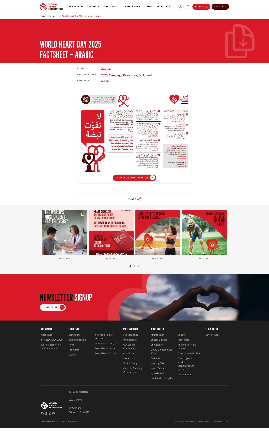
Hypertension (158, 373)
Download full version (132, 177)
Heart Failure (158, 368)
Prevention (183, 339)
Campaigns (74, 335)
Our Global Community (129, 346)
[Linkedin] (46, 413)
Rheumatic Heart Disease (186, 346)
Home (43, 16)
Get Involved (164, 6)
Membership (130, 339)
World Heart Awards (106, 348)
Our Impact (93, 6)
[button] (130, 266)
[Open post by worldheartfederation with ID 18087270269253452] (204, 232)
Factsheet (145, 75)
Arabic (105, 81)
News (149, 6)
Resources (54, 16)
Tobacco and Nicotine (189, 353)
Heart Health (132, 6)
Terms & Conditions (220, 421)
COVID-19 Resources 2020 (161, 351)
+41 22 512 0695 (81, 412)
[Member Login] (180, 7)
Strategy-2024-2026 (51, 339)
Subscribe (51, 307)
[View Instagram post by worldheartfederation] (84, 251)
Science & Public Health (103, 336)
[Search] (188, 7)
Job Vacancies (130, 335)
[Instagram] (50, 413)
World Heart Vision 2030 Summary (51, 346)
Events (72, 354)
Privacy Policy (204, 421)
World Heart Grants (105, 353)
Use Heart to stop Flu (162, 378)
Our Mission (76, 6)
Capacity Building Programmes (132, 370)
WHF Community (112, 6)
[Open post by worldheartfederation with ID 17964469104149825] (64, 232)
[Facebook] (42, 413)
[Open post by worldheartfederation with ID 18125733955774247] (157, 232)
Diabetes (155, 358)
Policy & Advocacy (104, 343)
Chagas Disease (159, 339)
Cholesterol (157, 344)
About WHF (47, 335)
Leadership (129, 358)
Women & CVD (184, 374)
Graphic (106, 69)
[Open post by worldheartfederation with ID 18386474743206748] (111, 232)
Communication (77, 339)
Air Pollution (157, 335)
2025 (104, 75)
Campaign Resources (123, 75)
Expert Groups (131, 363)
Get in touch (212, 335)
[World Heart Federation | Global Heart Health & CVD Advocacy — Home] (51, 6)
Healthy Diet (157, 363)
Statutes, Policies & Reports (185, 421)
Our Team (128, 353)
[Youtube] (53, 413)
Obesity (181, 335)
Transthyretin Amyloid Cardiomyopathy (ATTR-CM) (186, 364)
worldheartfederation (64, 213)
